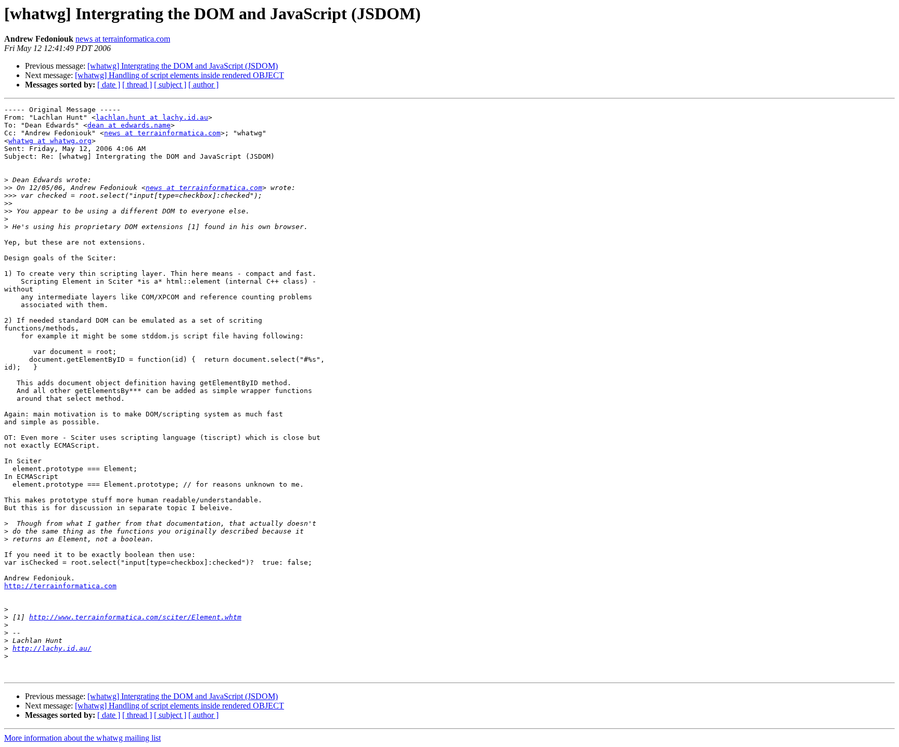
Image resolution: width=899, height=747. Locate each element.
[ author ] (203, 84)
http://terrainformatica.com (60, 586)
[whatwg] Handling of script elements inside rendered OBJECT (179, 75)
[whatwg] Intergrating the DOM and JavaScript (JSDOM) (182, 65)
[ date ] (108, 84)
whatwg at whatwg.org (50, 141)
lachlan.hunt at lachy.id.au (152, 117)
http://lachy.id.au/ (52, 648)
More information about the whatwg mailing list (82, 737)
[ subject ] (170, 84)
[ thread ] (137, 84)
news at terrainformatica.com (122, 38)
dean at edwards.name (129, 125)
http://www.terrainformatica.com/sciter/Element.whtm (135, 617)
